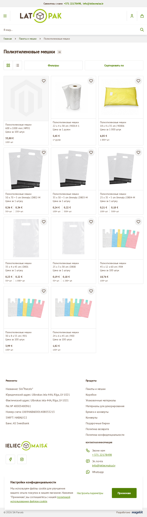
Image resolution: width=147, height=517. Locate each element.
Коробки (91, 394)
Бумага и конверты (97, 412)
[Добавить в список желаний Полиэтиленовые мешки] (44, 81)
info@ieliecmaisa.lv (93, 3)
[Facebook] (10, 459)
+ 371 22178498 (102, 454)
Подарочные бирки (98, 423)
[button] (17, 65)
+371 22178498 (72, 3)
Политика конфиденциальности (105, 434)
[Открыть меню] (5, 16)
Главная (8, 38)
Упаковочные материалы (101, 400)
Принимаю (124, 493)
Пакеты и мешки (28, 38)
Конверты (92, 417)
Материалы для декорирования (105, 406)
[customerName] (132, 16)
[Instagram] (22, 459)
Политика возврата (97, 429)
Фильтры (53, 65)
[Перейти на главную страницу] (73, 16)
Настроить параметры (90, 493)
